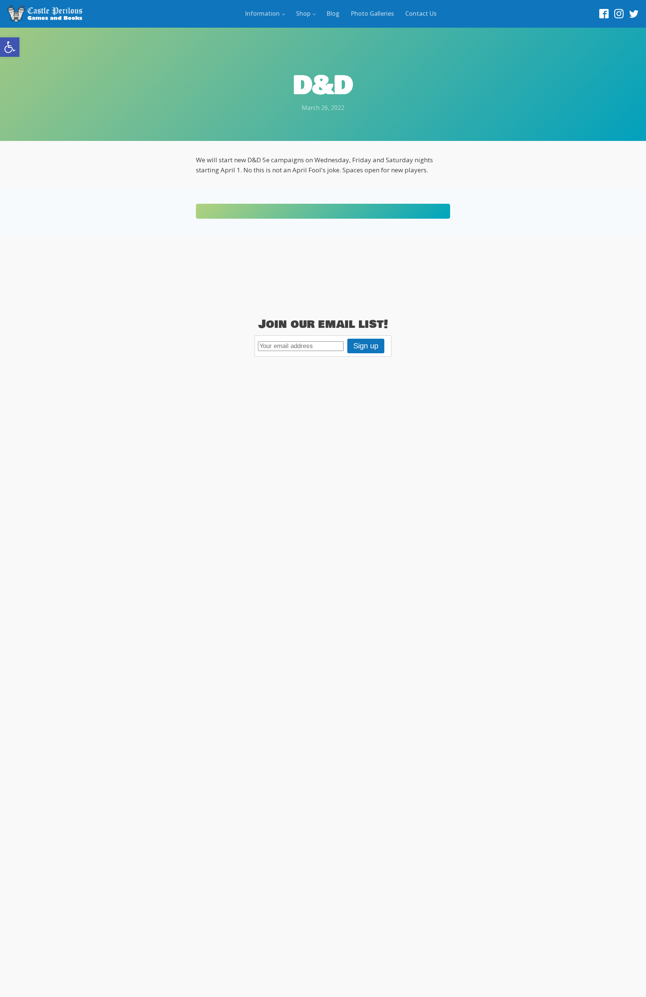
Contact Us (421, 13)
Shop (303, 13)
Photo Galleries (372, 13)
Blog (332, 13)
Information (262, 13)
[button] (9, 47)
